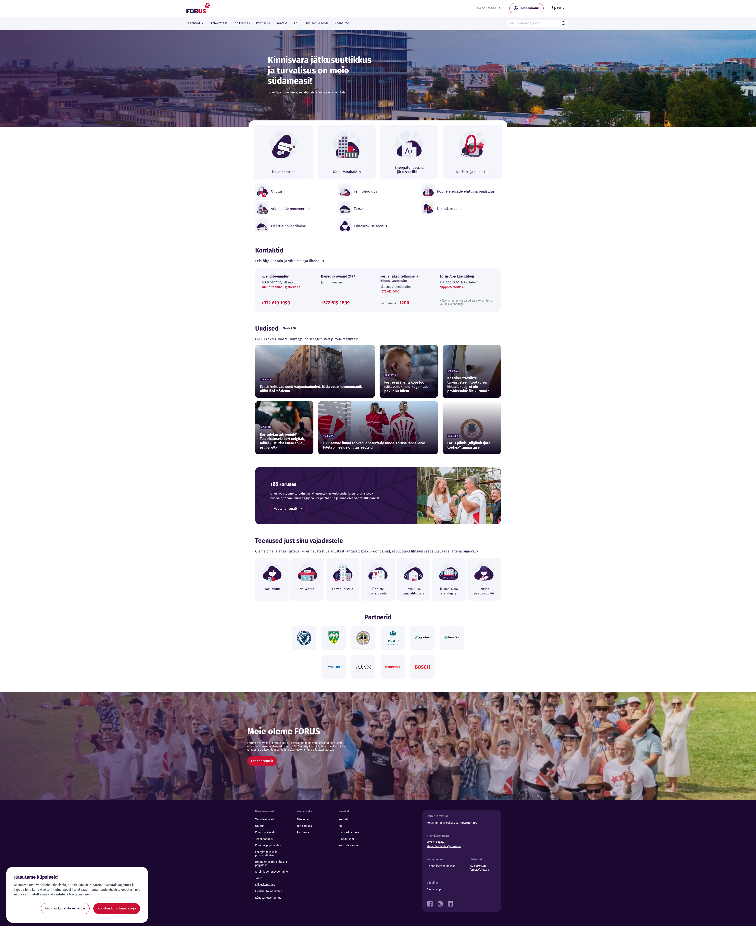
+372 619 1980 (478, 866)
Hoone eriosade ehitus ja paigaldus (271, 863)
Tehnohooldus (264, 839)
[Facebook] (430, 903)
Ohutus (259, 826)
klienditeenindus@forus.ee (280, 287)
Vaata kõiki (290, 328)
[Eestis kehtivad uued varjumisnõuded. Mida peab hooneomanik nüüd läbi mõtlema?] (315, 371)
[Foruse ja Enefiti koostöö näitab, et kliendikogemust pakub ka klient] (409, 371)
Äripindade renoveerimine (271, 871)
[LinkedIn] (450, 903)
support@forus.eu (453, 287)
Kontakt (343, 819)
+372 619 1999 (275, 303)
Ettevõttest (304, 819)
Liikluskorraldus (265, 884)
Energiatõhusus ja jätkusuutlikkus (266, 853)
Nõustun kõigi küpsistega (116, 908)
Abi (341, 826)
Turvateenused (264, 819)
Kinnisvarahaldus (266, 832)
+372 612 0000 (389, 291)
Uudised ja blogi (349, 832)
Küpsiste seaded (349, 845)
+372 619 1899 (335, 303)
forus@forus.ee (479, 869)
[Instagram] (440, 903)
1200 (404, 303)
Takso (258, 878)
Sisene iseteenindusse (441, 866)
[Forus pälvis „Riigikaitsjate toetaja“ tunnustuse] (472, 427)
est (559, 8)
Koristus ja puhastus (268, 845)
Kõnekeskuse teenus (268, 897)
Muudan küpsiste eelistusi (65, 908)
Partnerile (303, 832)
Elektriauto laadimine (268, 891)
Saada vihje (434, 889)
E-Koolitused (347, 839)
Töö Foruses (304, 826)
